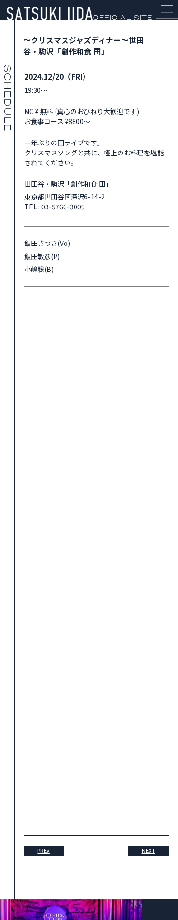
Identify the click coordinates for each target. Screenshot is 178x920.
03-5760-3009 (63, 206)
